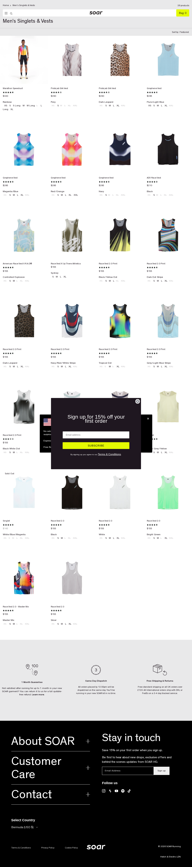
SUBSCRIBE (96, 445)
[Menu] (5, 13)
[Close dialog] (138, 401)
